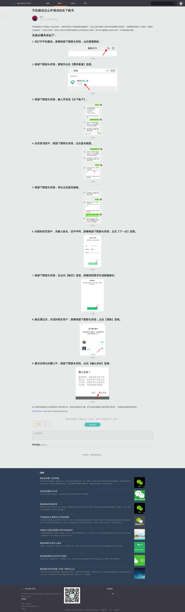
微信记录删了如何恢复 (49, 478)
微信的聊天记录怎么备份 (50, 543)
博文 (60, 3)
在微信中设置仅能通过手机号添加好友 (56, 530)
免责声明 (103, 610)
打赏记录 (116, 610)
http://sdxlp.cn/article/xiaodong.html (55, 411)
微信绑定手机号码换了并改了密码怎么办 (57, 569)
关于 (85, 3)
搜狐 (113, 593)
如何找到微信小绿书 (48, 491)
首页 (47, 3)
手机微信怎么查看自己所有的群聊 (54, 517)
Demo (73, 3)
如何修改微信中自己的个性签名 (53, 556)
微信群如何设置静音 (48, 504)
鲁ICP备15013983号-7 (92, 610)
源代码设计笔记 (24, 3)
